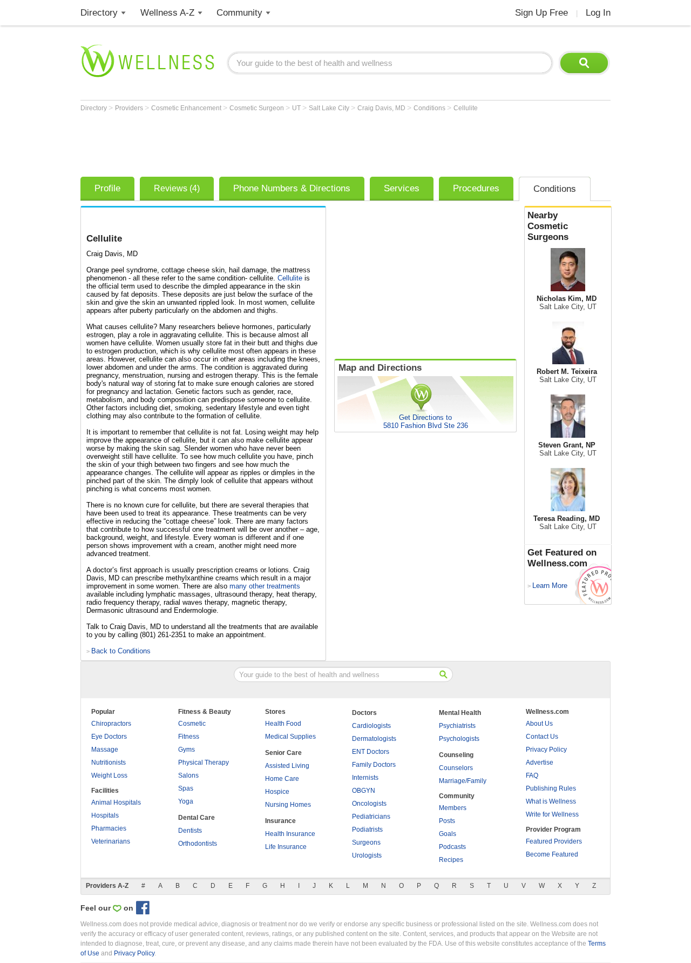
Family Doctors (374, 764)
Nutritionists (108, 762)
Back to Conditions (121, 651)
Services (401, 188)
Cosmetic (192, 723)
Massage (104, 749)
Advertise (539, 762)
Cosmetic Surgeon (257, 108)
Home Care (282, 779)
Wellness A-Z (167, 13)
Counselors (456, 768)
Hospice (277, 791)
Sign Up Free (541, 13)
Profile (107, 188)
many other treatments (264, 586)
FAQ (532, 775)
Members (452, 808)
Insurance (280, 821)
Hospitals (105, 815)
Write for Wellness (552, 814)
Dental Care (196, 817)
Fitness (188, 736)
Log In (598, 13)
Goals (447, 834)
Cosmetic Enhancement (187, 108)
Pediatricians (371, 816)
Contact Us (542, 736)
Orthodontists (197, 843)
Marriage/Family (462, 781)
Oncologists (369, 803)
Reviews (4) (177, 188)
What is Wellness (551, 801)
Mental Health (460, 713)
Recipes (451, 860)
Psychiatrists (457, 726)
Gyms (186, 749)
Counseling (456, 755)
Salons (188, 775)
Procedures (476, 188)
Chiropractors (111, 723)
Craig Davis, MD (382, 108)
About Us (539, 723)
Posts (447, 821)
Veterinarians (110, 841)
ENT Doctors (370, 751)
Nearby (547, 226)
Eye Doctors (109, 736)
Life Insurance (286, 847)
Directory (99, 13)
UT (297, 108)
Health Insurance (290, 834)
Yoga (185, 801)
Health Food (283, 723)
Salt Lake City (330, 108)
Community (239, 13)
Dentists (190, 830)
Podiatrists (367, 829)
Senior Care (283, 753)
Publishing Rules (551, 788)
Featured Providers (554, 841)
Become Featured (552, 854)
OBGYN (363, 790)
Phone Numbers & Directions (291, 188)
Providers (130, 108)
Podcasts (452, 847)
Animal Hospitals (116, 802)
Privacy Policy (546, 749)
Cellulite (465, 108)
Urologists (367, 855)
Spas (185, 788)
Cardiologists (371, 726)
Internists (365, 777)
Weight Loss (109, 775)
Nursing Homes (288, 804)
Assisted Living (287, 766)
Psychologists (459, 739)
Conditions (430, 108)
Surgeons (366, 842)
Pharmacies (108, 828)
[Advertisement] (276, 141)
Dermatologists (374, 739)
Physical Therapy (203, 762)
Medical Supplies (290, 736)
